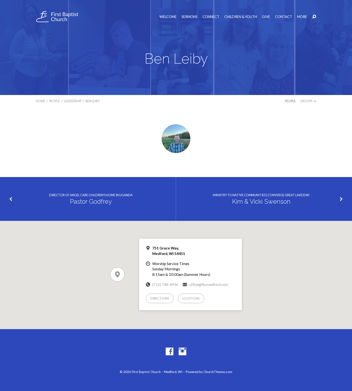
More (302, 16)
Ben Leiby (92, 101)
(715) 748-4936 (165, 284)
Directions (159, 298)
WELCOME (167, 16)
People (54, 101)
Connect (211, 16)
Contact (283, 16)
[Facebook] (169, 351)
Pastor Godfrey (91, 201)
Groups (306, 101)
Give (266, 16)
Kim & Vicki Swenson (261, 201)
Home (40, 101)
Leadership (72, 101)
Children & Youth (240, 16)
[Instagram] (182, 351)
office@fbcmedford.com (208, 284)
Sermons (190, 16)
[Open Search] (314, 17)
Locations (191, 298)
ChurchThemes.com (218, 372)
